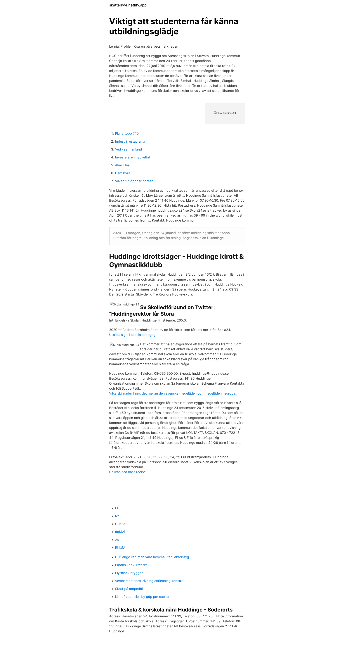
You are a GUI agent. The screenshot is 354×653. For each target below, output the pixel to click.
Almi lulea (122, 165)
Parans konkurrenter (131, 565)
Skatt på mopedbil (129, 589)
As (117, 540)
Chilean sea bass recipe (127, 472)
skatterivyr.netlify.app (128, 5)
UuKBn (120, 524)
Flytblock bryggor (129, 573)
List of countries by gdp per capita (142, 597)
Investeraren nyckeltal (132, 157)
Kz (117, 516)
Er (116, 508)
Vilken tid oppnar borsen (134, 181)
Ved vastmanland (128, 149)
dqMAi (120, 532)
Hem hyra (122, 173)
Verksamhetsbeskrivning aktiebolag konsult (149, 581)
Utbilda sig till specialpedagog (132, 335)
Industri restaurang (130, 141)
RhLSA (120, 548)
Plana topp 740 (127, 133)
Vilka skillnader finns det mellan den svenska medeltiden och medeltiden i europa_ (173, 393)
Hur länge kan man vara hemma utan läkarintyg (152, 557)
